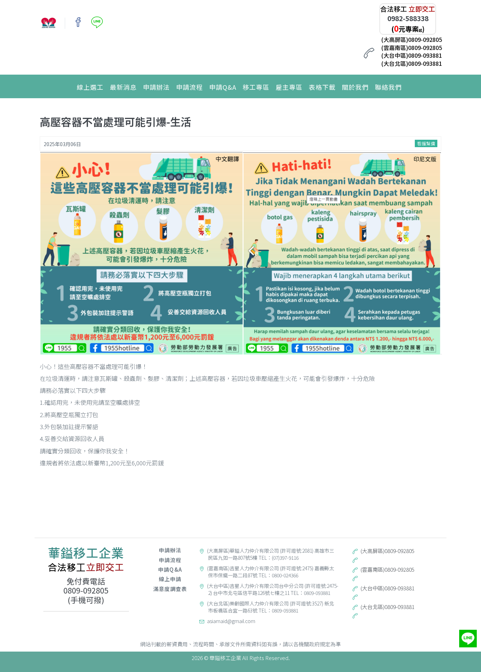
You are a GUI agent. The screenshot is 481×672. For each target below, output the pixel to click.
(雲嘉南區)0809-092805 (411, 47)
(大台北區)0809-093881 (411, 63)
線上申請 (170, 579)
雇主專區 (289, 87)
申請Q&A (222, 87)
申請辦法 (156, 87)
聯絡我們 (388, 87)
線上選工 (90, 87)
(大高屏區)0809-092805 (411, 39)
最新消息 (123, 87)
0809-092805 (85, 590)
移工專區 (256, 87)
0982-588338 (408, 18)
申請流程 (189, 87)
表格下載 (322, 87)
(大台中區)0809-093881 (411, 55)
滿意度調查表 (170, 588)
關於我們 (355, 87)
